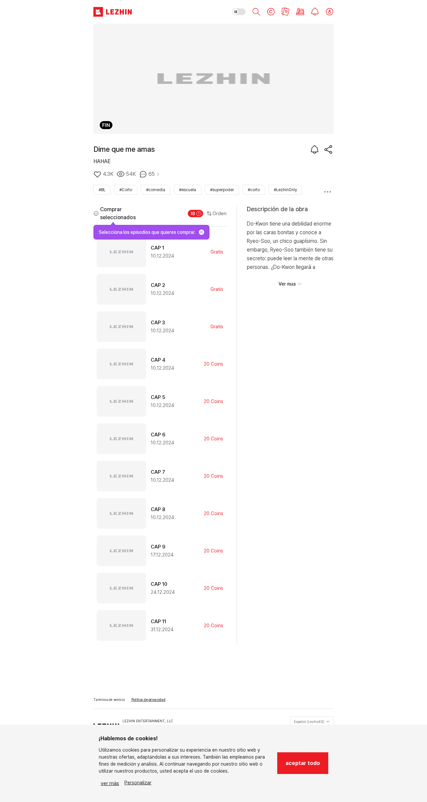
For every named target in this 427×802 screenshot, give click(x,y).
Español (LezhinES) (309, 722)
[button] (302, 763)
